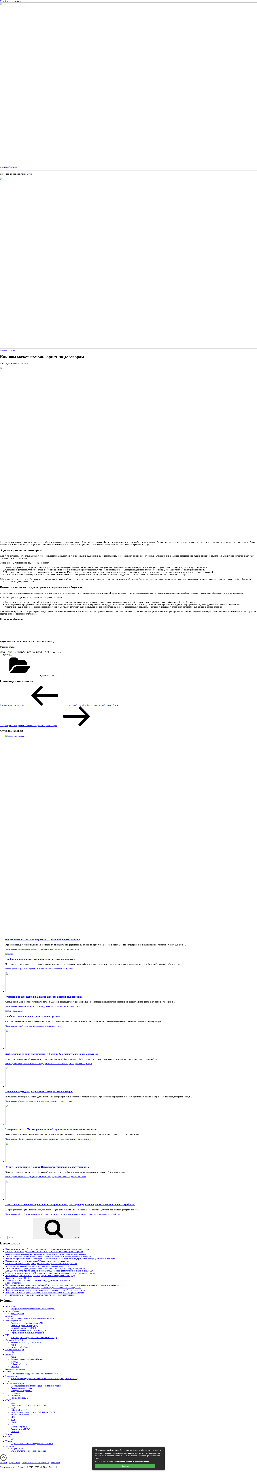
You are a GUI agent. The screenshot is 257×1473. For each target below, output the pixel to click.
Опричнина (16, 1395)
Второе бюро (17, 1448)
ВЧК (13, 1403)
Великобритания (13, 1321)
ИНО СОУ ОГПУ (19, 1410)
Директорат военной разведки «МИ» (28, 1323)
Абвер (13, 1345)
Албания (9, 1316)
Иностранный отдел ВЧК (22, 1415)
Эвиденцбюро (17, 1313)
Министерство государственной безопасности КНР (34, 1374)
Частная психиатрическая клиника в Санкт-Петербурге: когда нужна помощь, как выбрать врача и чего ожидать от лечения (62, 1285)
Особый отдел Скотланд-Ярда (24, 1325)
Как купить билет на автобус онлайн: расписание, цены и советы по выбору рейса (43, 1287)
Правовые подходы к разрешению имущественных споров (39, 1091)
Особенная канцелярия (21, 1388)
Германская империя (14, 1349)
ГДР (7, 1335)
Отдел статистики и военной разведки (28, 1451)
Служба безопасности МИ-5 (23, 1328)
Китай (8, 1371)
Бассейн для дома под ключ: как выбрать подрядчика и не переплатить (37, 1280)
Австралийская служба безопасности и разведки (33, 1309)
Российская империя (14, 1383)
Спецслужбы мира (8, 167)
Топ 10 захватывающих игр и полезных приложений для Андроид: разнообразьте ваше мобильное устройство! (70, 1204)
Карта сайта (14, 1462)
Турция (8, 1441)
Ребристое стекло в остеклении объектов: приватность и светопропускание (40, 1295)
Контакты (55, 1462)
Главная (3, 1462)
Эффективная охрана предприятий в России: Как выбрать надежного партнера (51, 1053)
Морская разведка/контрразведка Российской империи (36, 1386)
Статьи (51, 675)
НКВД (14, 1422)
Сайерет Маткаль (19, 1364)
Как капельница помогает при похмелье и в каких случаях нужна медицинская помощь (45, 1254)
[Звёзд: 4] (32, 652)
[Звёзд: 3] (23, 652)
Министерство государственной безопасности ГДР (34, 1337)
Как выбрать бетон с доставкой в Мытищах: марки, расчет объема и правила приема (44, 1251)
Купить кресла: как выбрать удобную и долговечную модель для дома (37, 1266)
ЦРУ (13, 1439)
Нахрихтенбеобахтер (20, 1347)
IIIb (12, 1352)
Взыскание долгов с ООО (17, 1278)
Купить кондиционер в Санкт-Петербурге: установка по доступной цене (47, 1166)
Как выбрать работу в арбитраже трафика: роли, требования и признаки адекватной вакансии (48, 1256)
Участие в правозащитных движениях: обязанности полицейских (43, 996)
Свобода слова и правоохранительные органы (32, 1016)
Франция (9, 1446)
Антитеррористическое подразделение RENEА (32, 1318)
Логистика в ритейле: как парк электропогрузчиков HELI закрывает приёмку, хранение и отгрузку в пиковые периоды (60, 1259)
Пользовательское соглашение (35, 1462)
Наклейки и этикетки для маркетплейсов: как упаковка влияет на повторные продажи (44, 1292)
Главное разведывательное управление (28, 1405)
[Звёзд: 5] (41, 652)
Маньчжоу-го (11, 1376)
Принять (125, 1466)
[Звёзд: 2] (13, 652)
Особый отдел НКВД (20, 1429)
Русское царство (12, 1393)
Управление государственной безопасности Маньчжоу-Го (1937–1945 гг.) (44, 1378)
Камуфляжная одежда (15, 1369)
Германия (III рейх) (14, 1340)
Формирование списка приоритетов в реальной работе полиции (42, 939)
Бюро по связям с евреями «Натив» (27, 1359)
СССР (8, 1400)
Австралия (10, 1306)
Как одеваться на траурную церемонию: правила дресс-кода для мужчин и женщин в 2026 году (49, 1271)
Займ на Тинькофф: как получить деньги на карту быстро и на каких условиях (41, 1263)
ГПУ (13, 1407)
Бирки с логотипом (14, 1283)
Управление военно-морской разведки (28, 1330)
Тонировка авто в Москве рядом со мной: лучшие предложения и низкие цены (51, 1129)
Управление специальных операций (27, 1333)
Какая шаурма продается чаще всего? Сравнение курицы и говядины (37, 1261)
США (8, 1436)
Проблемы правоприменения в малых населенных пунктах (40, 959)
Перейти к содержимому (11, 1)
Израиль (9, 1354)
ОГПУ (14, 1424)
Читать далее (42, 949)
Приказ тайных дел (19, 1398)
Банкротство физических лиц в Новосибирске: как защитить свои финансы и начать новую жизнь (50, 1273)
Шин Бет (15, 1366)
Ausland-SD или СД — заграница (26, 1342)
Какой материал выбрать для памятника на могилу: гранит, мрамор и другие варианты (45, 1268)
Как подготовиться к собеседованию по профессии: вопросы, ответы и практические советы (47, 1249)
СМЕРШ (15, 1431)
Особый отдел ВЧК (19, 1427)
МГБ (13, 1419)
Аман (13, 1357)
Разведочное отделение (21, 1390)
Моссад (14, 1362)
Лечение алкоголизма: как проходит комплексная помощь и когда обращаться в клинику (45, 1290)
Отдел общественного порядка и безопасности (32, 1443)
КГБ (13, 1417)
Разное (8, 1381)
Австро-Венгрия (12, 1311)
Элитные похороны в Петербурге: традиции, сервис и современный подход (40, 1275)
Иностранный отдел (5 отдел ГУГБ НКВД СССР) (33, 1412)
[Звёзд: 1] (4, 652)
